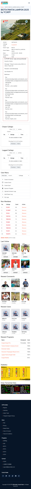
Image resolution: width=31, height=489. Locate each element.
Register (5, 407)
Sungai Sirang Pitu (6, 343)
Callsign (12, 134)
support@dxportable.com (9, 467)
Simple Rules (6, 428)
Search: (9, 131)
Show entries (16, 129)
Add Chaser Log (8, 194)
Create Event (7, 182)
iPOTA (4, 449)
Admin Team (6, 413)
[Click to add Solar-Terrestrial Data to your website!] (15, 389)
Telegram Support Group (9, 415)
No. (4, 134)
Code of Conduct (7, 431)
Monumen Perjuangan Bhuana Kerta (10, 352)
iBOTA (4, 446)
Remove (24, 207)
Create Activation (8, 179)
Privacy (4, 425)
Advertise (5, 410)
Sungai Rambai (5, 358)
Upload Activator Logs (10, 191)
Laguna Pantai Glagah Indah (8, 355)
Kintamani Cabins (5, 349)
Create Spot (7, 185)
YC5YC (4, 461)
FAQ (4, 422)
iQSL (4, 443)
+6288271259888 (7, 464)
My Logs (6, 197)
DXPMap (5, 440)
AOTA (4, 454)
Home (2, 7)
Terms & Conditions (7, 433)
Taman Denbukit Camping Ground (9, 346)
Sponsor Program (8, 188)
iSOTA (4, 451)
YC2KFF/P (14, 45)
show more (4, 238)
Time (22, 134)
